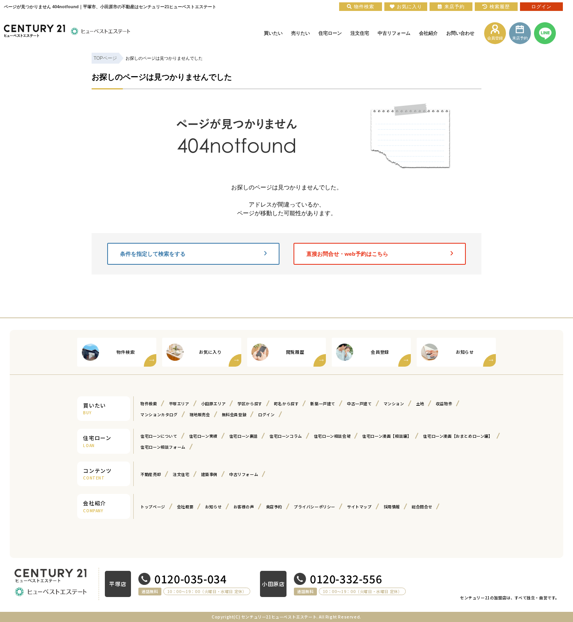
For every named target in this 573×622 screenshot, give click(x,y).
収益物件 (444, 403)
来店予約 (274, 507)
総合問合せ (422, 507)
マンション (394, 403)
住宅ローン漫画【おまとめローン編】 (457, 436)
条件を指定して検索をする (153, 254)
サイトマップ (359, 507)
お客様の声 (243, 507)
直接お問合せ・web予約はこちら (347, 254)
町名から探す (286, 403)
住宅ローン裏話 (243, 436)
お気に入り (409, 6)
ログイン (266, 414)
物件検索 (148, 403)
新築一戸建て (322, 403)
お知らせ (213, 507)
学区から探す (249, 403)
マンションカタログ (158, 414)
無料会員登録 (234, 414)
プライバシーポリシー (314, 507)
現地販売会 (199, 414)
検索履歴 (500, 6)
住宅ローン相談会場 (332, 436)
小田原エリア (213, 403)
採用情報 (392, 507)
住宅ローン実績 (203, 436)
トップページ (152, 507)
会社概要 (185, 507)
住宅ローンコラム (285, 436)
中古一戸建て (359, 403)
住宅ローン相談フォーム (163, 447)
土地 (420, 403)
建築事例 (209, 474)
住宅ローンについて (158, 436)
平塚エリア (179, 403)
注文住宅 (181, 474)
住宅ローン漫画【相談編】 (386, 436)
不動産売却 (150, 474)
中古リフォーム (243, 474)
